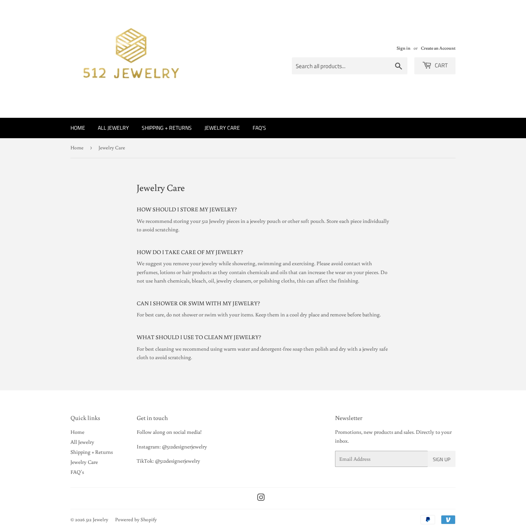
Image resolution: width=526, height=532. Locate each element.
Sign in (403, 48)
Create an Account (438, 48)
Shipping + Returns (167, 128)
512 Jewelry (97, 519)
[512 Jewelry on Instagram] (261, 498)
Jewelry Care (222, 128)
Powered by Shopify (136, 519)
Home (77, 128)
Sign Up (442, 459)
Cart (441, 65)
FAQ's (259, 128)
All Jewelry (113, 128)
